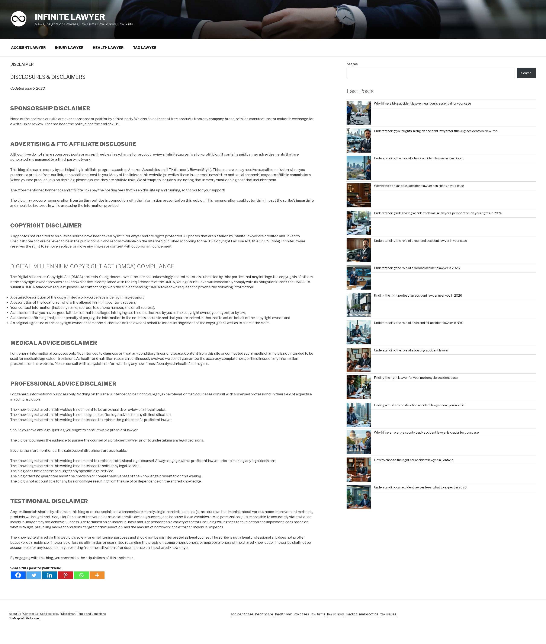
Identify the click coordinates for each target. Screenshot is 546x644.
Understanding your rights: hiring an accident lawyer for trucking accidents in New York (436, 131)
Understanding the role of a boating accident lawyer (411, 350)
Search (352, 64)
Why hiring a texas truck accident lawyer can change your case (419, 186)
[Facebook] (18, 575)
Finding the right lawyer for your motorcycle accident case (416, 378)
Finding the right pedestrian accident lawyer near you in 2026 (418, 295)
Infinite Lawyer (70, 17)
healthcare (264, 614)
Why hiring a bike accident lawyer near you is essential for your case (422, 103)
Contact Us (30, 613)
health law (283, 614)
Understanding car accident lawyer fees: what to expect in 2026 (420, 487)
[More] (97, 575)
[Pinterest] (65, 575)
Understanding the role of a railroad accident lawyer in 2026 (417, 268)
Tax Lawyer (145, 48)
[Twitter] (33, 575)
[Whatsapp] (81, 575)
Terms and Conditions (91, 613)
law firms (318, 614)
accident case (242, 614)
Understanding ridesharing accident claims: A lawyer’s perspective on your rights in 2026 (438, 213)
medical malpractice (362, 614)
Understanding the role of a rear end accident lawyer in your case (420, 241)
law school (335, 614)
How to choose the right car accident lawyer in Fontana (413, 460)
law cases (301, 614)
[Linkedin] (49, 575)
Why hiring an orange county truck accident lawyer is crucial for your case (426, 432)
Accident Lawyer (28, 48)
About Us (15, 613)
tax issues (388, 614)
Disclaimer (68, 613)
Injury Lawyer (69, 48)
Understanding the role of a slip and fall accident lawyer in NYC (418, 323)
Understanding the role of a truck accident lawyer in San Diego (418, 158)
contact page (96, 287)
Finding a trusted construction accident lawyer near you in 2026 (420, 405)
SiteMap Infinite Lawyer (24, 618)
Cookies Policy (49, 613)
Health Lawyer (108, 48)
